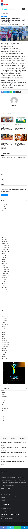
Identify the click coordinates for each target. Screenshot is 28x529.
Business (4, 392)
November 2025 (5, 223)
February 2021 (5, 338)
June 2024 (4, 257)
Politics (3, 416)
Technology (4, 424)
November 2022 (5, 295)
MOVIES (3, 410)
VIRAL (3, 430)
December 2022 (5, 293)
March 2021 (4, 336)
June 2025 (4, 233)
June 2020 (4, 354)
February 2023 (5, 289)
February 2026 (5, 216)
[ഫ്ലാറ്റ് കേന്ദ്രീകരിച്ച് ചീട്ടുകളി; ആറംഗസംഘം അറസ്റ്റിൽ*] (21, 137)
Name (2, 174)
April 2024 (4, 261)
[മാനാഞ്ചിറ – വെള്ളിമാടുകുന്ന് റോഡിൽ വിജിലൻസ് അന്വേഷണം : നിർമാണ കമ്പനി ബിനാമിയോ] (7, 137)
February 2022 (5, 314)
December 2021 (5, 318)
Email (2, 179)
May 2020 (4, 356)
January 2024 (5, 267)
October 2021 (4, 322)
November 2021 (5, 320)
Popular (13, 438)
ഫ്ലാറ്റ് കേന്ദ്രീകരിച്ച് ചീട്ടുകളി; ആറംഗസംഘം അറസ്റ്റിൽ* (20, 144)
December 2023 (5, 269)
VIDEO (3, 428)
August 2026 (4, 204)
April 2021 (4, 334)
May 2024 (4, 259)
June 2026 (4, 208)
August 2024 (4, 253)
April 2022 (4, 310)
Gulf (3, 398)
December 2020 (5, 342)
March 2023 (4, 287)
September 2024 (5, 251)
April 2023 (4, 285)
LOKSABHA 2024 (5, 408)
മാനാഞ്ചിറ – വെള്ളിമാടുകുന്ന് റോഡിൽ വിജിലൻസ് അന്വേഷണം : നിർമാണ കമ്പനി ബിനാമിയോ (7, 146)
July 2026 (4, 206)
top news (5, 16)
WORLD (3, 432)
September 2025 (5, 227)
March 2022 (4, 312)
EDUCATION (4, 396)
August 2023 (4, 277)
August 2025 (4, 229)
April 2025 (4, 237)
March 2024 (4, 263)
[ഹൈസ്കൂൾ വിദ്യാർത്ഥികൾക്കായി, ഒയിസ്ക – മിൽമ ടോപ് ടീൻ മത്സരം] (21, 119)
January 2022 (5, 316)
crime (3, 394)
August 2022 (4, 301)
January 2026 (5, 218)
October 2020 (5, 346)
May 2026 (4, 210)
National (3, 412)
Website (2, 184)
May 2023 (4, 283)
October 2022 (5, 297)
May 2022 (4, 308)
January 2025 (5, 243)
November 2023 (5, 271)
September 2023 (5, 275)
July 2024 (4, 255)
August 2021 (4, 326)
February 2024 (5, 265)
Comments (22, 438)
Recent (4, 438)
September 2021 (5, 324)
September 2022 (5, 299)
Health (3, 400)
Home (3, 13)
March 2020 (4, 358)
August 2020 (4, 350)
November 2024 (5, 247)
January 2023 (5, 291)
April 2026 (4, 212)
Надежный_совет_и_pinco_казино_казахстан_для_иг (13, 452)
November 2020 (5, 344)
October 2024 (5, 249)
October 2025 (5, 225)
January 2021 (4, 340)
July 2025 (4, 231)
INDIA (3, 402)
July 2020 (4, 352)
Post (3, 418)
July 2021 (4, 328)
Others (3, 414)
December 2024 (5, 245)
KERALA (3, 404)
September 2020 (5, 348)
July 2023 (4, 279)
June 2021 (4, 330)
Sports (3, 422)
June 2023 (4, 281)
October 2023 (5, 273)
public (3, 420)
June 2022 (4, 306)
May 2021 (4, 332)
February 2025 (5, 241)
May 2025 (4, 235)
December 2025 (5, 220)
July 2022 (4, 304)
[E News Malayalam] (4, 4)
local (7, 13)
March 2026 (4, 214)
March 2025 (4, 239)
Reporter (4, 24)
